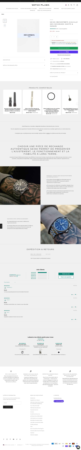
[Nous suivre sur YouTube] (13, 439)
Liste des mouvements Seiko (36, 422)
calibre (48, 133)
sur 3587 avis (40, 340)
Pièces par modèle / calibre (29, 8)
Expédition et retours (35, 400)
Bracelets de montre (45, 8)
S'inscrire (8, 406)
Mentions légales (34, 434)
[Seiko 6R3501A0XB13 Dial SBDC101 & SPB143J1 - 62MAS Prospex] (40, 352)
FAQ (31, 426)
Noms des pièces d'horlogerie (36, 428)
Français (19, 444)
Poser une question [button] (66, 277)
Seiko (51, 19)
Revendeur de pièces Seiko (36, 420)
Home (3, 14)
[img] (6, 285)
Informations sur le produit (36, 418)
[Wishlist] (74, 5)
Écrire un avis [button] (66, 273)
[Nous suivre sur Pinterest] (10, 439)
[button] (53, 28)
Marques (32, 10)
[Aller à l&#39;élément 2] (5, 25)
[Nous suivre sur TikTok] (16, 439)
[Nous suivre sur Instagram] (7, 439)
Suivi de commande (34, 405)
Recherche (32, 398)
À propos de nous (34, 409)
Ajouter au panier (64, 48)
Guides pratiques (34, 424)
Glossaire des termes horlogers (37, 430)
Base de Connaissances (44, 10)
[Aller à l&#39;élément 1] (5, 21)
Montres (56, 8)
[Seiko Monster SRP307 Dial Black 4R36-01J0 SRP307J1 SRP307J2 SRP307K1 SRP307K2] (58, 352)
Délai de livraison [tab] (36, 254)
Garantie (32, 432)
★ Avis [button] (1, 226)
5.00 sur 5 (18, 274)
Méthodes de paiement (35, 407)
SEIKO (58, 179)
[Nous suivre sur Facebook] (3, 439)
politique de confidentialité (36, 416)
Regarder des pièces (12, 8)
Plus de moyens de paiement (64, 55)
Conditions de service (35, 414)
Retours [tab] (48, 254)
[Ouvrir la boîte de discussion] (78, 447)
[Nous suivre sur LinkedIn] (20, 439)
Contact (32, 411)
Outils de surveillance (68, 8)
